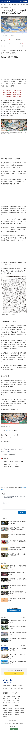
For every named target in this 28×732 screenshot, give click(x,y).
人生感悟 (5, 710)
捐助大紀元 (20, 688)
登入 (25, 1)
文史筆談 (6, 7)
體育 (4, 702)
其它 (18, 702)
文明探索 (10, 708)
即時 (5, 4)
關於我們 (9, 685)
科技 (4, 700)
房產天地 (17, 708)
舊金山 (18, 696)
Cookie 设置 (14, 729)
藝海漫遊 (5, 716)
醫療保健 (17, 710)
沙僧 (16, 449)
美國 (12, 4)
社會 (7, 702)
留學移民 (22, 708)
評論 (18, 4)
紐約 (14, 696)
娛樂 (9, 700)
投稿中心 (10, 688)
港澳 (9, 698)
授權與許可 (14, 685)
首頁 (2, 4)
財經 (7, 700)
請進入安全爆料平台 (14, 610)
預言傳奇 (10, 714)
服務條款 (20, 685)
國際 (15, 4)
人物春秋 (10, 712)
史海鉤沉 (5, 712)
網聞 (9, 702)
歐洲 (18, 700)
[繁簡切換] (21, 46)
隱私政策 (5, 688)
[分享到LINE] (5, 46)
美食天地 (22, 712)
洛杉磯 (14, 698)
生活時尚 (22, 710)
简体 (21, 1)
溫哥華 (14, 700)
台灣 (21, 4)
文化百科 (5, 708)
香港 (24, 4)
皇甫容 (20, 449)
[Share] (9, 525)
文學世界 (10, 710)
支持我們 (14, 673)
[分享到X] (9, 46)
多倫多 (18, 698)
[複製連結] (12, 46)
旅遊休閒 (17, 714)
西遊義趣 (8, 430)
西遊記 (12, 449)
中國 (9, 4)
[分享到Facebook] (2, 46)
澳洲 (14, 702)
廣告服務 (15, 688)
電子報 (4, 685)
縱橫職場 (17, 712)
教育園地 (5, 714)
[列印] (15, 46)
